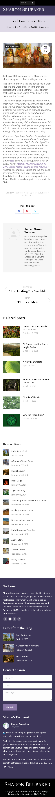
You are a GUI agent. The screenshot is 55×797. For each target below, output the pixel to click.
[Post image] (11, 332)
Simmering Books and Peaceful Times (28, 500)
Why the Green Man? (33, 414)
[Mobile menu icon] (49, 10)
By (38, 192)
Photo (10, 767)
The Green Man (12, 46)
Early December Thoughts (23, 530)
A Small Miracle (18, 549)
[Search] (33, 3)
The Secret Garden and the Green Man (36, 381)
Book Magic (16, 480)
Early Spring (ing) (19, 451)
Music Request (18, 470)
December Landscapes (22, 520)
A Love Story (17, 539)
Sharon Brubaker (20, 724)
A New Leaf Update (32, 361)
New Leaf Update (31, 397)
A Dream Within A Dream (22, 461)
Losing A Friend (18, 559)
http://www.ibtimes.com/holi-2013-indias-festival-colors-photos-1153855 (25, 165)
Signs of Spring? (18, 490)
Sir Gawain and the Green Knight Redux (35, 346)
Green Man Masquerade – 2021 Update (36, 328)
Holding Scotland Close (22, 510)
